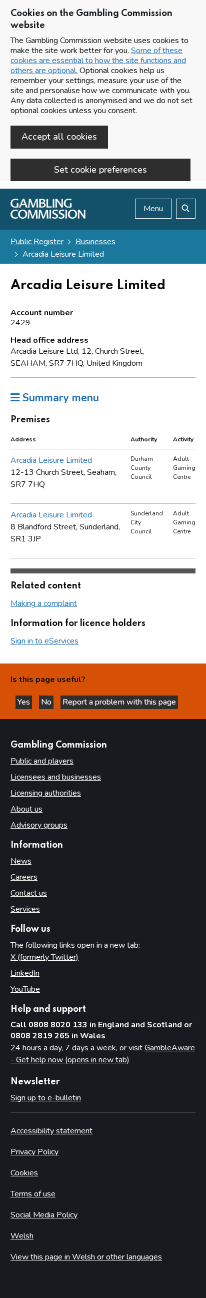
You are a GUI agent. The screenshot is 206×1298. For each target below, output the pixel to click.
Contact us (28, 893)
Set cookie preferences (100, 170)
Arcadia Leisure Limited (51, 460)
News (21, 861)
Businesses (96, 241)
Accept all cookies (59, 137)
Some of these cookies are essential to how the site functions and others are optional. (98, 60)
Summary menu (59, 398)
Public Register (37, 241)
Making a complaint (43, 603)
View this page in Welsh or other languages (86, 1256)
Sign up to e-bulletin (45, 1097)
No (47, 702)
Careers (24, 877)
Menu (153, 208)
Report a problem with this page (119, 702)
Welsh (22, 1235)
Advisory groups (39, 825)
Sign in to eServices (44, 640)
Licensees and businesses (55, 777)
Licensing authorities (45, 793)
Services (25, 909)
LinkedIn (25, 973)
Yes (25, 702)
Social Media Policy (44, 1214)
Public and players (42, 761)
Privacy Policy (34, 1151)
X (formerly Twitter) (44, 957)
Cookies (24, 1172)
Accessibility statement (51, 1130)
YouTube (25, 989)
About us (26, 809)
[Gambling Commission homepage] (48, 216)
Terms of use (33, 1193)
